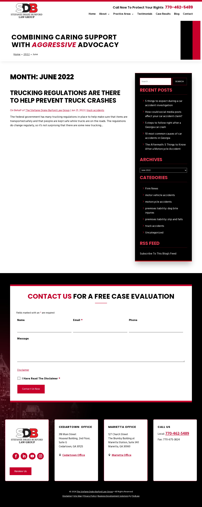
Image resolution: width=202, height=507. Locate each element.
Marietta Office (121, 455)
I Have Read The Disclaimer (41, 379)
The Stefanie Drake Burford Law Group (47, 110)
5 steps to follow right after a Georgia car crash (163, 125)
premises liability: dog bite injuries (161, 210)
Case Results (163, 14)
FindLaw (136, 496)
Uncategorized (154, 233)
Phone (133, 320)
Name (21, 320)
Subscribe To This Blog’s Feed (158, 254)
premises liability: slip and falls (164, 219)
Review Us (20, 471)
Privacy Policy (89, 496)
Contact (188, 14)
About (103, 14)
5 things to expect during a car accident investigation (163, 103)
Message (23, 338)
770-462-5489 (179, 7)
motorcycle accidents (158, 202)
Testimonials (144, 14)
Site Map (77, 496)
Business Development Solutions (113, 496)
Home (92, 14)
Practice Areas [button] (122, 14)
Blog (176, 14)
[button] (198, 484)
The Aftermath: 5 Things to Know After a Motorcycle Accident (165, 147)
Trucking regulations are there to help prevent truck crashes (65, 96)
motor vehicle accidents (160, 195)
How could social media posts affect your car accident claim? (163, 114)
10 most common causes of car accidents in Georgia (163, 136)
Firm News (151, 189)
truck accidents (95, 110)
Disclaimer (23, 370)
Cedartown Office (73, 455)
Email (78, 320)
